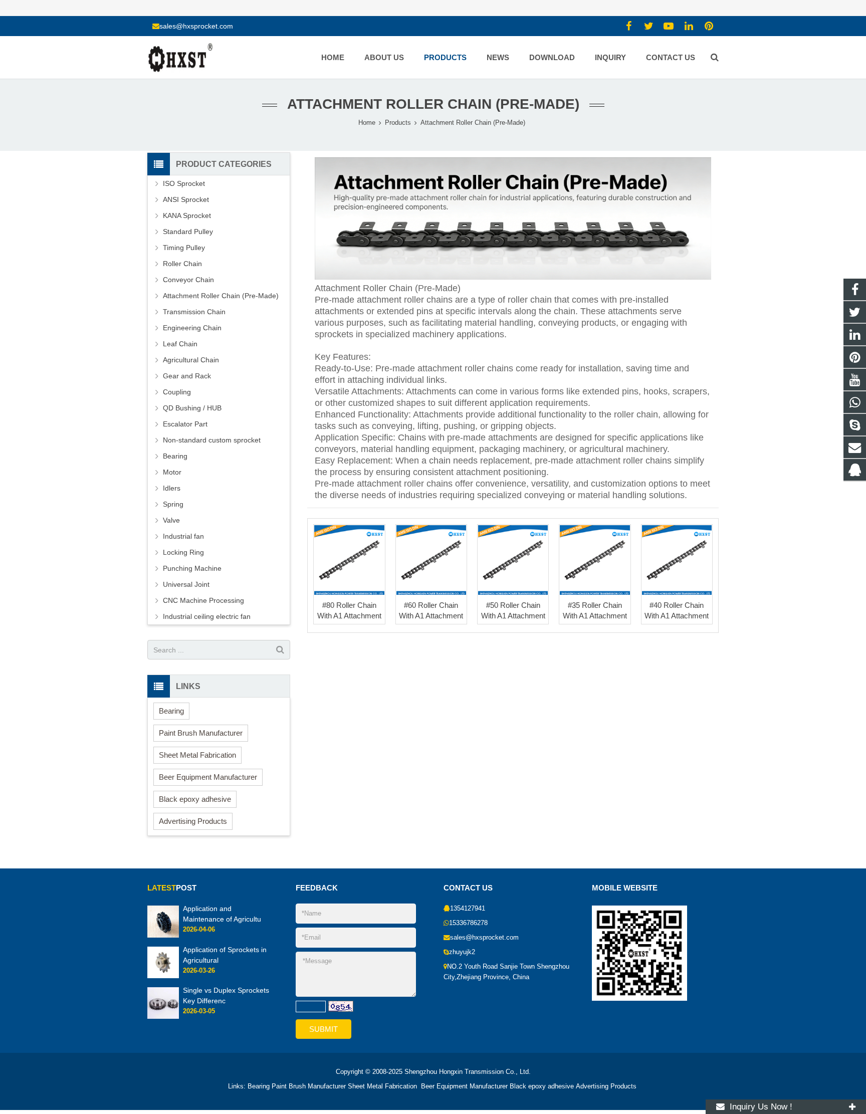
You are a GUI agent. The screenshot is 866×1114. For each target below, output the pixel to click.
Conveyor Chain (188, 280)
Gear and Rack (187, 376)
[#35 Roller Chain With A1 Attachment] (594, 560)
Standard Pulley (188, 232)
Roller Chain (182, 264)
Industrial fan (183, 536)
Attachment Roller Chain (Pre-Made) (433, 104)
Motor (172, 472)
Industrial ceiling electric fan (207, 616)
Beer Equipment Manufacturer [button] (208, 777)
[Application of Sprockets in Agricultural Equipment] (163, 976)
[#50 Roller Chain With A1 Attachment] (513, 560)
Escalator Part (185, 424)
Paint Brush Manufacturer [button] (201, 733)
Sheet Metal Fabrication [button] (197, 755)
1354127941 (467, 908)
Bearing (175, 456)
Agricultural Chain (191, 360)
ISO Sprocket (184, 183)
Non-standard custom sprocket (212, 440)
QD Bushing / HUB (192, 408)
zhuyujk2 (462, 952)
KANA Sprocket (187, 215)
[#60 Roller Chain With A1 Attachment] (431, 560)
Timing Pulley (184, 248)
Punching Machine (192, 568)
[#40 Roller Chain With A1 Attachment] (677, 560)
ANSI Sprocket (186, 199)
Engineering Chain (192, 328)
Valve (171, 520)
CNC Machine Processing (203, 600)
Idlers (171, 488)
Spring (173, 504)
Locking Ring (183, 552)
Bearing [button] (171, 711)
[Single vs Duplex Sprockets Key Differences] (163, 1016)
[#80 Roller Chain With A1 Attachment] (349, 560)
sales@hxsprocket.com (196, 26)
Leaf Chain (180, 344)
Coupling (177, 392)
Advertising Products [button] (193, 821)
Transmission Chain (194, 312)
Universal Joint (186, 584)
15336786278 (468, 923)
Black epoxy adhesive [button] (195, 799)
